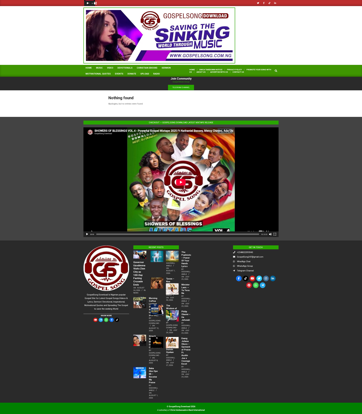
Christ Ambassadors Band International (187, 410)
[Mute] (270, 234)
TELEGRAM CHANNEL (181, 87)
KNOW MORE (106, 315)
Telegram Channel (245, 270)
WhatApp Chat (243, 261)
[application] (89, 3)
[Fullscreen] (95, 3)
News (135, 293)
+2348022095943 (245, 252)
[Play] (87, 3)
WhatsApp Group (245, 266)
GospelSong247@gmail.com (250, 257)
